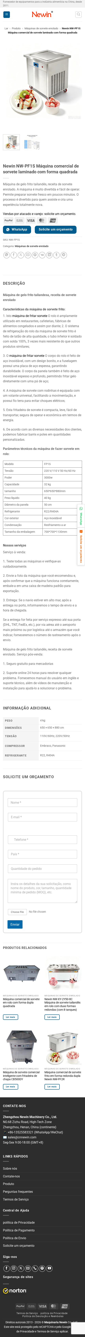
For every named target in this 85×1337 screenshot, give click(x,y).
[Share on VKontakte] (42, 255)
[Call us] (35, 1268)
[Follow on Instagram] (13, 1268)
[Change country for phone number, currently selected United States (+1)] (10, 831)
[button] (6, 14)
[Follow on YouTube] (49, 1268)
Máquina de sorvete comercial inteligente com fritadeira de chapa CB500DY (21, 1076)
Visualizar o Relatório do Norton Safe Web (15, 1290)
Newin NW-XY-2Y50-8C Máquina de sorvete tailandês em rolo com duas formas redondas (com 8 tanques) (62, 1004)
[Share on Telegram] (63, 255)
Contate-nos (11, 1176)
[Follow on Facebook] (6, 1268)
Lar (6, 28)
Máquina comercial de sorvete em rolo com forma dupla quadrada (21, 1003)
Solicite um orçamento (18, 1246)
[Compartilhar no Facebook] (13, 255)
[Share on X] (21, 255)
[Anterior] (7, 124)
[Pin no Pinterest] (35, 255)
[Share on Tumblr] (56, 255)
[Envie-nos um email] (28, 1268)
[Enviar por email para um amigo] (28, 255)
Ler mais (10, 1017)
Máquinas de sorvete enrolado (41, 28)
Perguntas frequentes (18, 1192)
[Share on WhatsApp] (6, 255)
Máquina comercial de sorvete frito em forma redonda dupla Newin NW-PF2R (62, 1076)
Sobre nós (10, 1168)
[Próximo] (18, 124)
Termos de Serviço (16, 1199)
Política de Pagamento (19, 1230)
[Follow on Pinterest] (42, 1268)
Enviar (15, 924)
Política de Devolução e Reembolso (43, 1316)
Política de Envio (14, 1238)
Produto (16, 28)
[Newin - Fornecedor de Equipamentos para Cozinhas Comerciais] (42, 15)
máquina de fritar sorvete (29, 316)
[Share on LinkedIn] (49, 255)
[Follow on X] (21, 1268)
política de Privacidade (19, 1222)
